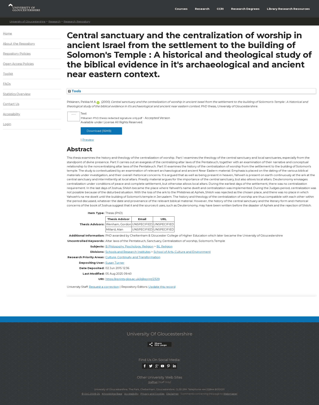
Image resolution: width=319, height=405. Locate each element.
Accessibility (11, 114)
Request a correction (104, 286)
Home (7, 33)
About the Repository (19, 43)
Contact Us (11, 104)
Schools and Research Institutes (127, 252)
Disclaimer (172, 393)
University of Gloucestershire (27, 21)
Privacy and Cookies (152, 393)
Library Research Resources (288, 9)
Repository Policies (16, 53)
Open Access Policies (18, 64)
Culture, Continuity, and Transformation (132, 257)
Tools (76, 91)
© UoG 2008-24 (91, 393)
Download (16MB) (99, 131)
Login (7, 124)
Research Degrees (245, 9)
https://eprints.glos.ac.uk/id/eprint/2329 (132, 279)
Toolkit (8, 74)
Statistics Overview (16, 94)
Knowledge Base (112, 393)
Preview (88, 139)
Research (202, 9)
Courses (181, 9)
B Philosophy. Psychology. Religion (129, 246)
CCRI (220, 9)
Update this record (161, 286)
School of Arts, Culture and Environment (182, 252)
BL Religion (164, 246)
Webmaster (230, 393)
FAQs (7, 84)
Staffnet (153, 382)
